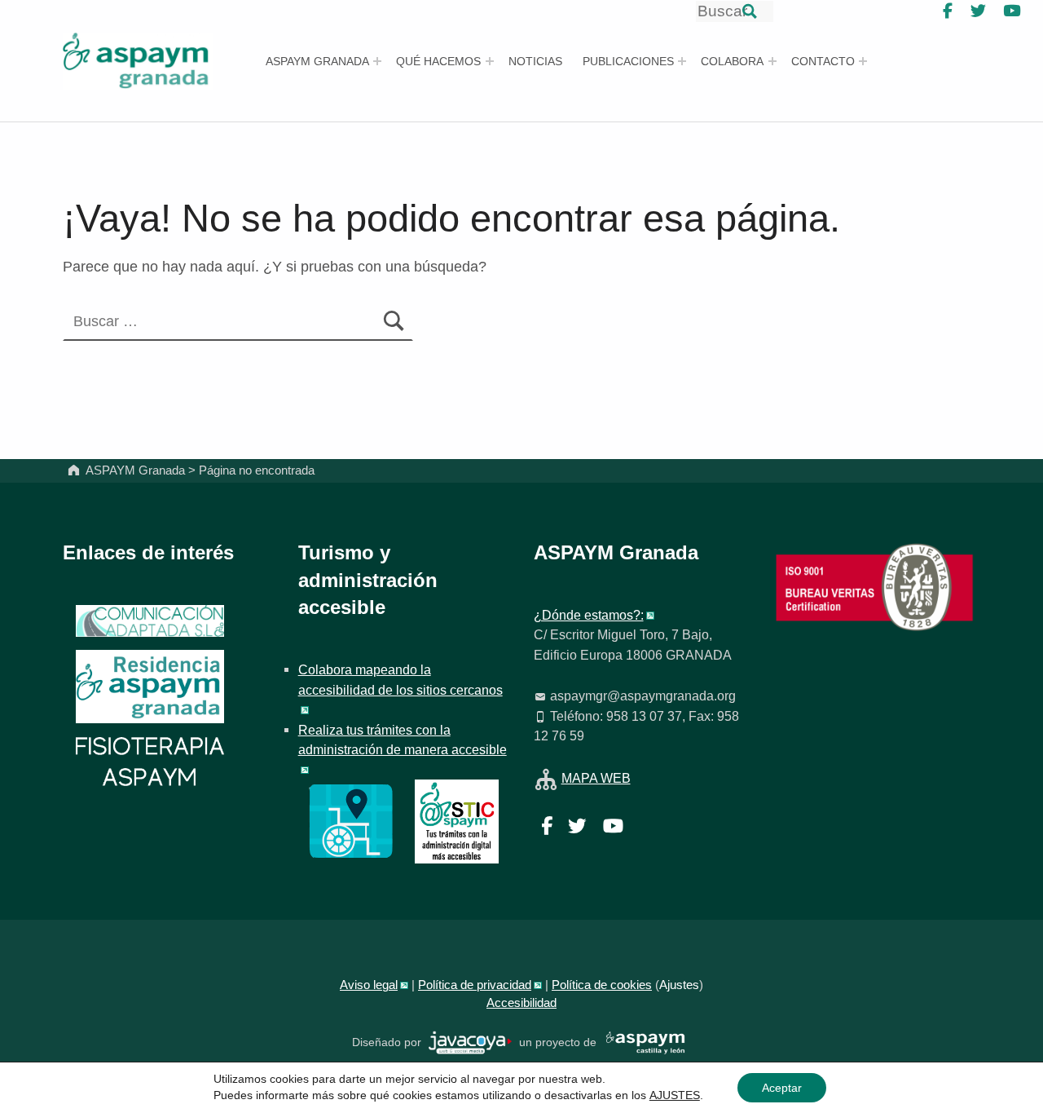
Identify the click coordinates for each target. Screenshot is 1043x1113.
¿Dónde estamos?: (589, 614)
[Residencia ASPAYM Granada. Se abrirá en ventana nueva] (150, 621)
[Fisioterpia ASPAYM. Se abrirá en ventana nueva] (150, 763)
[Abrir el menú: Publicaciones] (682, 61)
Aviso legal (369, 985)
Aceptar (782, 1087)
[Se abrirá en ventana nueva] (351, 820)
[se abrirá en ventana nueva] (471, 1042)
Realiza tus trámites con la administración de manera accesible (402, 739)
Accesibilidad (521, 1002)
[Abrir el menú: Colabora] (772, 61)
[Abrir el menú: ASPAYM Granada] (377, 61)
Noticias (535, 61)
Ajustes (679, 985)
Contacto (823, 61)
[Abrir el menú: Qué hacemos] (490, 61)
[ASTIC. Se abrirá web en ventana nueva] (457, 820)
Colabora (732, 61)
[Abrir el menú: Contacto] (863, 61)
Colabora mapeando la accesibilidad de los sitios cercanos (400, 679)
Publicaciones (628, 61)
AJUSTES (674, 1095)
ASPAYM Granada (317, 61)
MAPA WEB (596, 778)
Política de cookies (602, 985)
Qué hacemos (438, 61)
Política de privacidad (474, 985)
